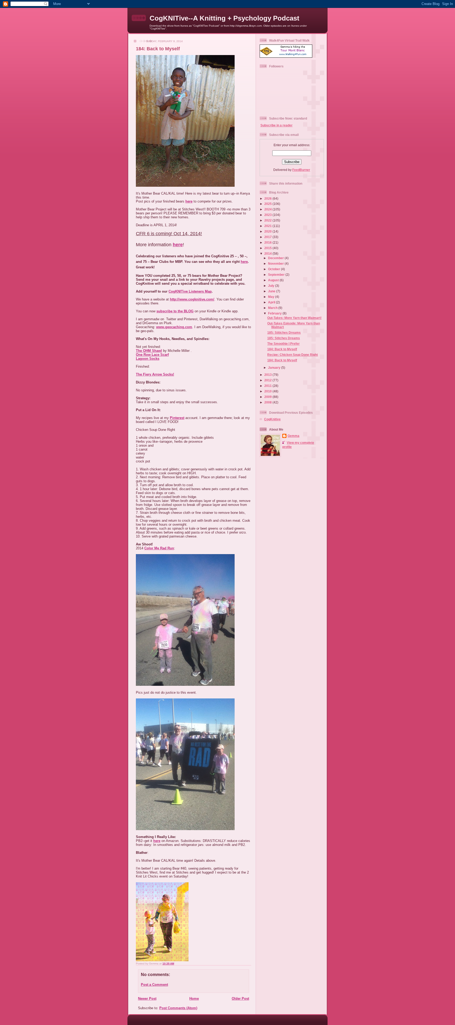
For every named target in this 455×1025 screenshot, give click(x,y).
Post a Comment (154, 985)
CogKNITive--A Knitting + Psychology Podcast (224, 18)
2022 (268, 220)
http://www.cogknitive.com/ (192, 299)
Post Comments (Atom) (178, 1008)
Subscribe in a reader (276, 125)
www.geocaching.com (174, 327)
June (272, 291)
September (276, 274)
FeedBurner (301, 169)
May (271, 296)
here (188, 201)
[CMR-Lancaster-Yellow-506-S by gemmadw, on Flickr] (162, 960)
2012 (268, 380)
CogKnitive (272, 419)
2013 (268, 374)
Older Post (240, 999)
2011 (268, 385)
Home (194, 999)
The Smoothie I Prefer (283, 343)
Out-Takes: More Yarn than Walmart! (294, 317)
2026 (268, 198)
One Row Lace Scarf (152, 355)
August (274, 280)
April (272, 302)
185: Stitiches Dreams (284, 332)
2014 (268, 253)
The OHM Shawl (149, 351)
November (276, 263)
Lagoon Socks (147, 359)
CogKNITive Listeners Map (190, 291)
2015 (268, 248)
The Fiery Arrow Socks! (155, 374)
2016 (268, 242)
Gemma (293, 435)
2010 (268, 391)
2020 (268, 231)
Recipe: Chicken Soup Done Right (292, 354)
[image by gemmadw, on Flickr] (185, 186)
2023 (268, 214)
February (275, 313)
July (271, 285)
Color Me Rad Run (159, 548)
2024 (268, 209)
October (274, 269)
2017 (268, 237)
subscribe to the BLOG (175, 311)
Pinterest (177, 418)
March (273, 307)
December (276, 258)
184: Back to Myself (158, 48)
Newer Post (147, 999)
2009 (268, 396)
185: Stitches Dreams (283, 338)
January (274, 367)
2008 (268, 402)
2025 (268, 203)
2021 (268, 226)
